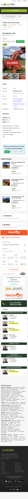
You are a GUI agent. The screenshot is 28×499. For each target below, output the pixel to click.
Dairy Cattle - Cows (5, 416)
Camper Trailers (4, 421)
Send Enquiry (20, 41)
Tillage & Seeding (16, 399)
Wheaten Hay (22, 437)
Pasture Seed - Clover (8, 440)
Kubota (7, 119)
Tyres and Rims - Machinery (11, 400)
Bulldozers (3, 388)
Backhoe (23, 387)
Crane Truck (18, 424)
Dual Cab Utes (4, 423)
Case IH (6, 402)
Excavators (21, 388)
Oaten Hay (9, 435)
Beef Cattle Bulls (4, 414)
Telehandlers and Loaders (6, 399)
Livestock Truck (11, 427)
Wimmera (21, 200)
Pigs (12, 417)
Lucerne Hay (3, 435)
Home (2, 15)
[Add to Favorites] (20, 173)
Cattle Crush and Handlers (16, 405)
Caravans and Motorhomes (14, 421)
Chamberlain (12, 402)
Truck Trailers (21, 431)
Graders (23, 391)
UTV (19, 423)
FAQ (16, 462)
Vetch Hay (16, 437)
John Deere (3, 403)
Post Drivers (13, 395)
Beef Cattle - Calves (15, 412)
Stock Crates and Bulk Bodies (14, 430)
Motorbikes (10, 423)
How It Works (18, 463)
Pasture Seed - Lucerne (19, 440)
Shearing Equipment (14, 409)
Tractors (19, 16)
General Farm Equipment (6, 391)
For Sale (3, 467)
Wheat (10, 441)
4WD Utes (19, 420)
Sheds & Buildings (4, 396)
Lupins (20, 438)
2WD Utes (13, 420)
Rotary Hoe (20, 395)
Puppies (16, 417)
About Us (3, 462)
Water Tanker (3, 432)
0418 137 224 (14, 347)
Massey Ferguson (15, 403)
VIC (22, 166)
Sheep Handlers (4, 410)
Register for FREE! (18, 151)
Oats (2, 440)
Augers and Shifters (16, 387)
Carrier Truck (11, 424)
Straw (11, 437)
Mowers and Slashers (5, 395)
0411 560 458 (14, 360)
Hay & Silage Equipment (16, 392)
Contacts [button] (5, 309)
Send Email (13, 318)
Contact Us (3, 465)
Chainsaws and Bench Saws (12, 388)
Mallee (19, 166)
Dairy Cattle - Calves (13, 414)
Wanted (2, 468)
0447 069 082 (14, 336)
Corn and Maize (14, 438)
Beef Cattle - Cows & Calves (6, 413)
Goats (2, 417)
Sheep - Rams (11, 418)
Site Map (17, 465)
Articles (2, 470)
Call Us (5, 29)
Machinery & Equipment (11, 16)
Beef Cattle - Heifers (18, 413)
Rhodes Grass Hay (4, 437)
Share (10, 27)
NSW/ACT (19, 101)
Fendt (18, 402)
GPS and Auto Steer (16, 391)
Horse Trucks (16, 426)
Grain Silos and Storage (5, 392)
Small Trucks (3, 430)
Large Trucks (3, 427)
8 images (21, 71)
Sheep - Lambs (4, 418)
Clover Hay (21, 434)
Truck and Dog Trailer (12, 431)
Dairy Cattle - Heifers (14, 416)
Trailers (2, 400)
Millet (24, 438)
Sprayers (22, 396)
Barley (8, 438)
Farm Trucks (9, 426)
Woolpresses (20, 410)
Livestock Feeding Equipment (13, 406)
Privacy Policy (18, 468)
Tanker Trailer (4, 431)
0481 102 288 (14, 316)
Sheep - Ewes (21, 417)
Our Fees (3, 463)
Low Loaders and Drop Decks (7, 428)
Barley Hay (10, 434)
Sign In (7, 151)
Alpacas (7, 412)
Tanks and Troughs (13, 410)
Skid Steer (12, 396)
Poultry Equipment (4, 409)
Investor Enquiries (5, 473)
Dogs (21, 416)
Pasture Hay (15, 435)
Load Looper (3, 472)
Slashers (17, 396)
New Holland (22, 403)
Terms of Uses (18, 467)
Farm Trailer (3, 426)
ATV (23, 420)
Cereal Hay (15, 434)
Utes (15, 423)
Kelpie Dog (7, 417)
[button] (4, 44)
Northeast (20, 183)
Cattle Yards (3, 406)
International (22, 402)
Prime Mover (17, 428)
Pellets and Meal (4, 441)
